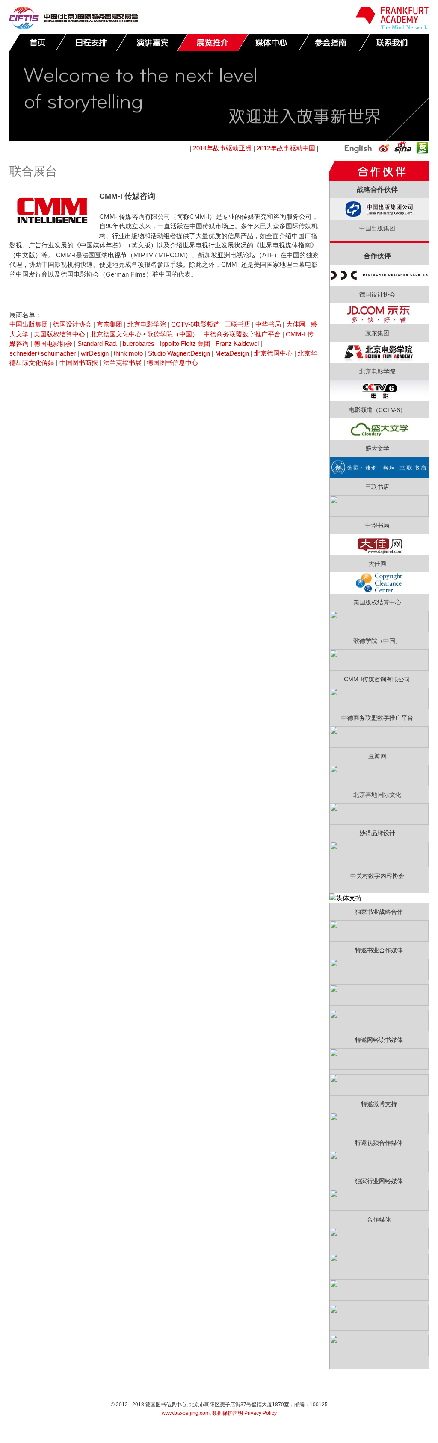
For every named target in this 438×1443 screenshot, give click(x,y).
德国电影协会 (53, 343)
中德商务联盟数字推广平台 (242, 334)
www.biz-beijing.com (186, 1413)
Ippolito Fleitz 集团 (185, 343)
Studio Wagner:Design (179, 353)
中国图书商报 (78, 362)
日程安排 (91, 42)
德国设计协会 (72, 324)
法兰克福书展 (122, 362)
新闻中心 (273, 42)
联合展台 (213, 42)
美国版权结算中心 (59, 334)
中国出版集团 (28, 324)
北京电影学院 (146, 324)
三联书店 (237, 324)
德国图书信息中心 (172, 362)
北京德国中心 (273, 353)
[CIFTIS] (73, 27)
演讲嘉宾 (152, 42)
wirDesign (95, 353)
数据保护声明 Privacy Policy (244, 1413)
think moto (128, 353)
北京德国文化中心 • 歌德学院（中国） (144, 334)
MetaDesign (232, 353)
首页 (37, 42)
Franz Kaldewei (237, 343)
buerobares (139, 343)
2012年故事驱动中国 (286, 148)
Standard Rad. (97, 343)
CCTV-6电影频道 (195, 324)
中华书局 (268, 324)
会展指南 (334, 42)
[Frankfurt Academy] (392, 27)
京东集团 (109, 324)
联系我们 (395, 42)
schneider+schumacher (42, 353)
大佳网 (295, 324)
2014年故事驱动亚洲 (222, 148)
